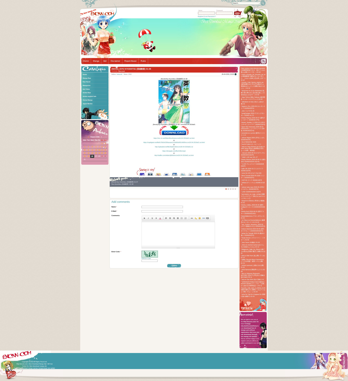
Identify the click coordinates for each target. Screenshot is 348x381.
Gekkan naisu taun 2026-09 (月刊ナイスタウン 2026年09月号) (253, 188)
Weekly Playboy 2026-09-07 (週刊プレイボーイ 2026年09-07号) (253, 119)
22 (102, 153)
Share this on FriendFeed (199, 173)
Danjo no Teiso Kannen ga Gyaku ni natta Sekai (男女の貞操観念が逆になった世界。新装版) (253, 148)
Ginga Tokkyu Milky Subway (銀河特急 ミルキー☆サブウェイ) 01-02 (253, 98)
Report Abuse (130, 61)
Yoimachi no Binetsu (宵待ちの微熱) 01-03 (253, 201)
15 (102, 150)
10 (85, 150)
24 (85, 156)
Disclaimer (115, 61)
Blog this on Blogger (207, 173)
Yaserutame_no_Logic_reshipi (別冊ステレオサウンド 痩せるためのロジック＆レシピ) (253, 196)
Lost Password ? (210, 16)
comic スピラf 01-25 (247, 111)
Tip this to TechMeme (150, 173)
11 (88, 150)
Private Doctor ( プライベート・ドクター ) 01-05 (253, 239)
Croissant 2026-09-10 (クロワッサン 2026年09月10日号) (253, 154)
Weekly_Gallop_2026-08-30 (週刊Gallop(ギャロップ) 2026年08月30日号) (253, 207)
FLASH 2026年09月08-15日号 (251, 192)
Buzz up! (158, 173)
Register (200, 16)
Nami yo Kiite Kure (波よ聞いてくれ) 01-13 (253, 256)
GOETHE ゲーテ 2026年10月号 (251, 180)
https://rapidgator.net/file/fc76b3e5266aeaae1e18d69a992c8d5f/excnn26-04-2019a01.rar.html (174, 142)
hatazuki (119, 74)
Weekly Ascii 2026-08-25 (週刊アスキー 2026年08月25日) (252, 212)
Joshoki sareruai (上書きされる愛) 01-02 (252, 266)
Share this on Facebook (142, 173)
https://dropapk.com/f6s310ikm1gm (174, 151)
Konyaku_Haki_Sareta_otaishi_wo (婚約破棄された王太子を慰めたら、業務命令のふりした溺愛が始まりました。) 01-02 (253, 85)
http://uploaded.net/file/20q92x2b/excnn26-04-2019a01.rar (174, 147)
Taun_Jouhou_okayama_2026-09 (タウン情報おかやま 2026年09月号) (253, 225)
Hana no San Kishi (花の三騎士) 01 (252, 279)
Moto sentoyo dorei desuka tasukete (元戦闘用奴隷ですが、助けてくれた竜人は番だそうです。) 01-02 (253, 70)
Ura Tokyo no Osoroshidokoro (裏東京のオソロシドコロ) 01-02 (253, 221)
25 (88, 156)
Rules (143, 61)
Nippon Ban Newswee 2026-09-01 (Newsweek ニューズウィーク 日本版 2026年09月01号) (253, 128)
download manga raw (28, 368)
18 (88, 153)
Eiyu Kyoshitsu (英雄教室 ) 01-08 (122, 184)
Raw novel (121, 71)
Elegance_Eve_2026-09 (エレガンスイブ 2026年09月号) (253, 107)
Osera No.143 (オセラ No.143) (251, 173)
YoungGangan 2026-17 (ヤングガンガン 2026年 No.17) (253, 114)
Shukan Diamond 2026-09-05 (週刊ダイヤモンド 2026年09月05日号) (252, 230)
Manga (96, 61)
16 (105, 150)
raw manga (39, 368)
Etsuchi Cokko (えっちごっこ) (251, 144)
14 (99, 150)
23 (105, 153)
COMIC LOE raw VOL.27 (249, 157)
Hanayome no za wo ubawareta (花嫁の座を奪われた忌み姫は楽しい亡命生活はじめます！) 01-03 (253, 93)
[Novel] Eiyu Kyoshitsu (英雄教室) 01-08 (131, 69)
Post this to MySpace (166, 173)
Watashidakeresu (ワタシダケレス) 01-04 (252, 217)
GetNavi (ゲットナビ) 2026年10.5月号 (253, 183)
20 (96, 153)
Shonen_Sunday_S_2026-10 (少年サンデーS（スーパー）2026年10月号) (253, 123)
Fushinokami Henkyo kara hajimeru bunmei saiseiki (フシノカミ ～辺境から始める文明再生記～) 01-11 (252, 283)
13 (96, 150)
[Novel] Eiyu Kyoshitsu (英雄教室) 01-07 (124, 182)
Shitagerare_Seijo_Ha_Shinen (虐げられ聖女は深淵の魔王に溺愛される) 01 (253, 251)
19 (92, 153)
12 (92, 150)
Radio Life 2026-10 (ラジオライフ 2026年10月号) (252, 169)
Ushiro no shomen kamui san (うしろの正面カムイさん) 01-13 (252, 246)
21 (99, 153)
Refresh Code (146, 258)
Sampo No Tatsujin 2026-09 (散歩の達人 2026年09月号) (253, 234)
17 (85, 153)
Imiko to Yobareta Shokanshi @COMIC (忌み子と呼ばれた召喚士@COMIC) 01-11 (253, 275)
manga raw (17, 368)
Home (86, 61)
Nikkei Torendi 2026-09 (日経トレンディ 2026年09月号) (253, 176)
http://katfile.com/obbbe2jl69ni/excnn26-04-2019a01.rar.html (174, 155)
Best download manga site (38, 366)
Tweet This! (183, 173)
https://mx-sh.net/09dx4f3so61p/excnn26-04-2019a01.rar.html (174, 138)
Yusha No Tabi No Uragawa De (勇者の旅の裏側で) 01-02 (253, 295)
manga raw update (49, 368)
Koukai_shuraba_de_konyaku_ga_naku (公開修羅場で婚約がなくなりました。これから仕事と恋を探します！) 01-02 (253, 77)
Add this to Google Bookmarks (191, 173)
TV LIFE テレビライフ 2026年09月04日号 (252, 165)
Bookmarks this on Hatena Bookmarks (175, 173)
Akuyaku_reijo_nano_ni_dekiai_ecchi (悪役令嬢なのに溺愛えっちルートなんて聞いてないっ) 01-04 (253, 290)
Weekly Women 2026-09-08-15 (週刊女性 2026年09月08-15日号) (253, 160)
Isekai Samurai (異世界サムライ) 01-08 (253, 270)
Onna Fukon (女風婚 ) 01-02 (250, 242)
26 (92, 156)
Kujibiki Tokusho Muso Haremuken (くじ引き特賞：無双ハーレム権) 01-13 (252, 261)
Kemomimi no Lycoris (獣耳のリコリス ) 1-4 (253, 134)
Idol (104, 61)
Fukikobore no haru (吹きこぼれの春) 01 (252, 103)
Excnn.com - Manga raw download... (102, 13)
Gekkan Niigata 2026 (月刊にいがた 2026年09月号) (253, 138)
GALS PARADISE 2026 (248, 142)
